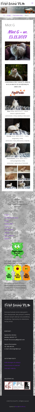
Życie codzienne (9, 235)
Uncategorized (8, 229)
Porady (6, 221)
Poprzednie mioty (18, 15)
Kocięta (9, 15)
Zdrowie (6, 233)
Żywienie (6, 238)
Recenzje (7, 227)
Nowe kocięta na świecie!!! (12, 365)
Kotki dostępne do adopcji (12, 362)
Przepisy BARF (8, 224)
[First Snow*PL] (13, 3)
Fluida (16, 406)
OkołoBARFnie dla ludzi (11, 218)
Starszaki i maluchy (10, 368)
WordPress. (22, 406)
